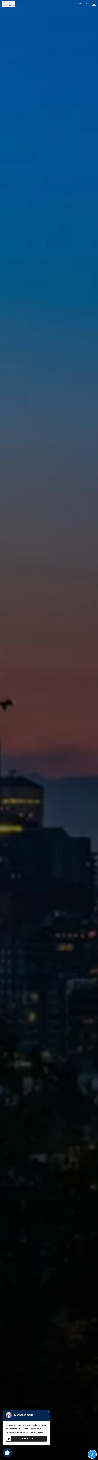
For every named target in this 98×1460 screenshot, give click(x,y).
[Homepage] (8, 4)
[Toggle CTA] (7, 1452)
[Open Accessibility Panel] (92, 1454)
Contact (82, 4)
